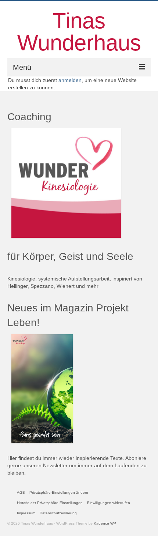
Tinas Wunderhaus (79, 31)
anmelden (70, 80)
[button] (58, 492)
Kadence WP (105, 523)
